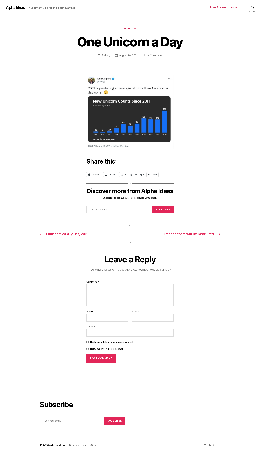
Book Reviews (218, 7)
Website (90, 326)
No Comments (154, 55)
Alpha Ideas (15, 7)
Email (135, 311)
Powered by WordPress (83, 445)
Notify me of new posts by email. (106, 348)
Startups (130, 28)
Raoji (108, 55)
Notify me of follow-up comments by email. (111, 342)
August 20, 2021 (128, 55)
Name (90, 311)
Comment (92, 281)
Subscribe (163, 209)
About (234, 7)
